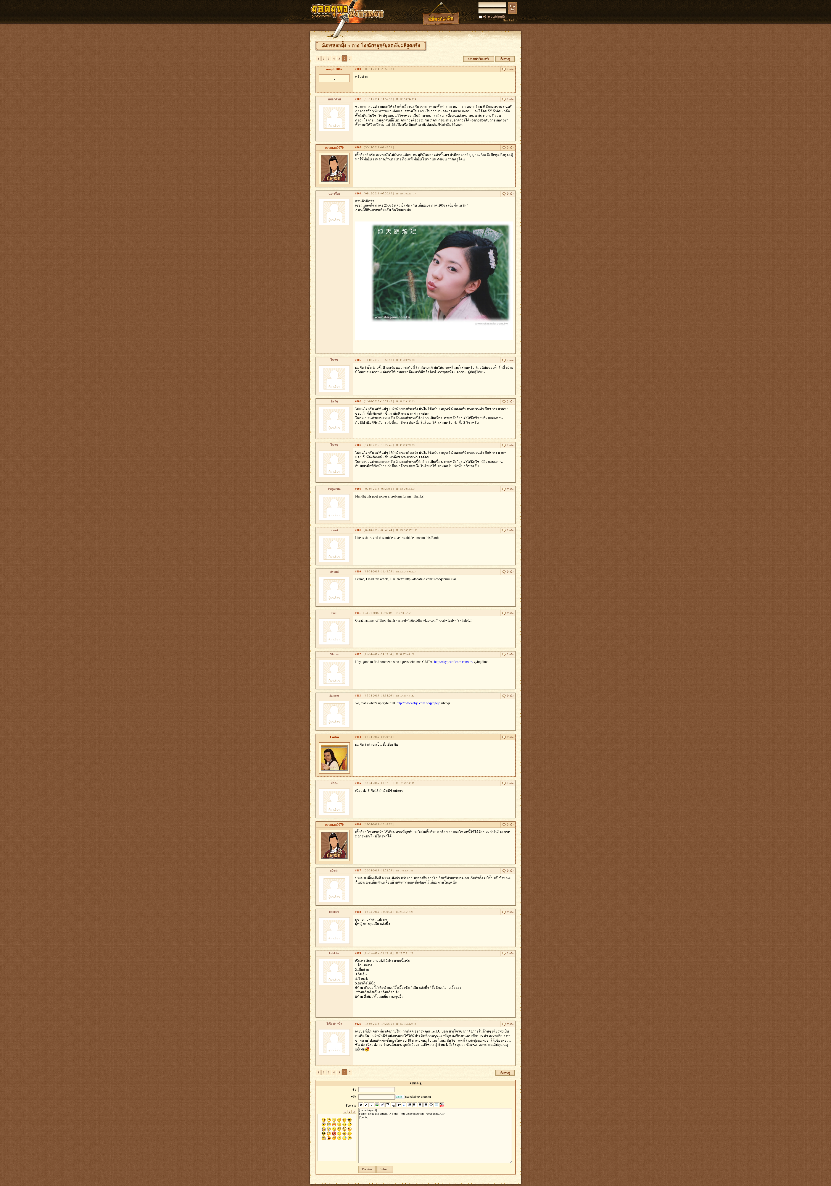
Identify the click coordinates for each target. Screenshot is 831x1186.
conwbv (467, 662)
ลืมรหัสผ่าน (510, 20)
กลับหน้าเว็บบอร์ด (478, 59)
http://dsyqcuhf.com (447, 662)
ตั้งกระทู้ (505, 59)
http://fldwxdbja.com (411, 703)
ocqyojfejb (433, 703)
